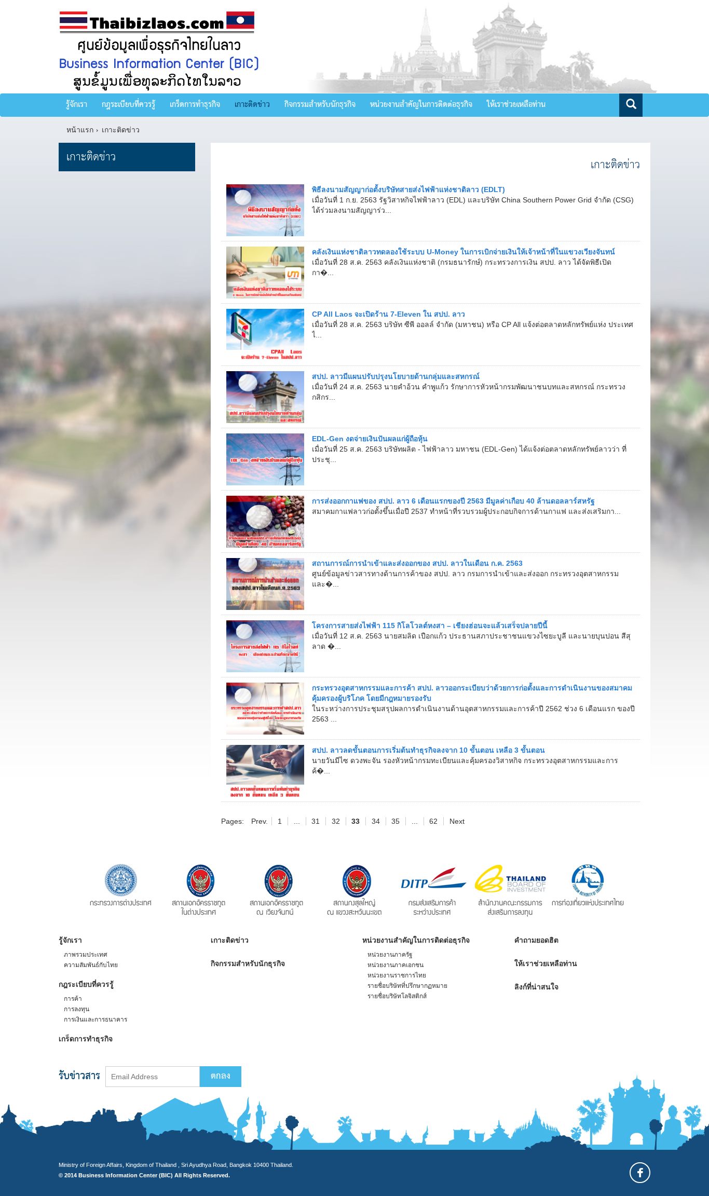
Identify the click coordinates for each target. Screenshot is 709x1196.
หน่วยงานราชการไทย (396, 975)
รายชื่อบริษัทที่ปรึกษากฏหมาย (407, 985)
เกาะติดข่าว (252, 105)
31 (315, 821)
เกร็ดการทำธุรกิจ (195, 105)
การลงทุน (76, 1009)
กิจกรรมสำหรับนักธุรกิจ (320, 105)
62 (433, 821)
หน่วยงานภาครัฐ (390, 954)
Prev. (259, 821)
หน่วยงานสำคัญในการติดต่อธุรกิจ (421, 105)
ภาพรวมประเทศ (85, 954)
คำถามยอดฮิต (536, 940)
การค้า (73, 998)
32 (336, 821)
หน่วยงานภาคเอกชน (395, 965)
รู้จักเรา (76, 105)
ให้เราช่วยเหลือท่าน (516, 105)
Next (457, 821)
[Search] (631, 105)
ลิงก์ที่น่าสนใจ (536, 987)
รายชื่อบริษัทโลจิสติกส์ (397, 996)
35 (395, 821)
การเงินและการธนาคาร (95, 1019)
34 (376, 821)
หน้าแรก (79, 130)
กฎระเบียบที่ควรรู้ (128, 105)
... (297, 821)
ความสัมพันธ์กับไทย (91, 965)
